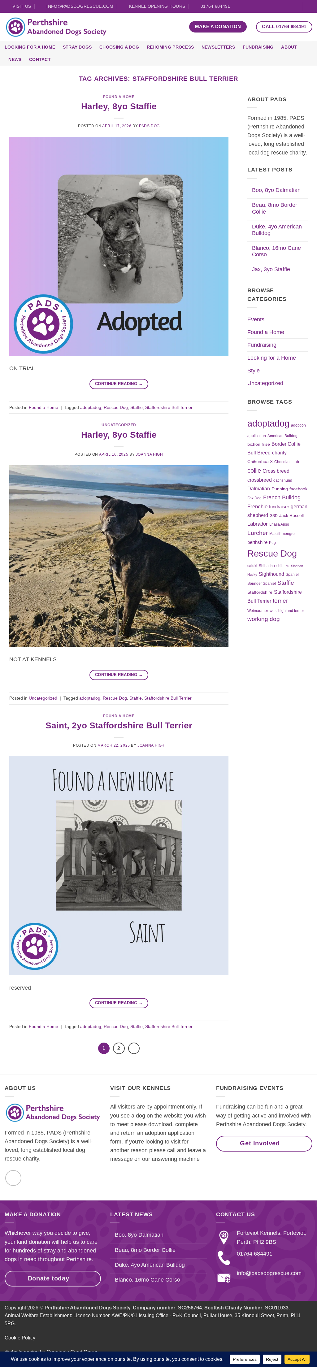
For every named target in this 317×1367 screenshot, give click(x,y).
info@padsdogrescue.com (269, 1273)
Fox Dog (254, 498)
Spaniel (292, 574)
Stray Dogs (77, 47)
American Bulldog (282, 436)
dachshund (282, 480)
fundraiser (279, 506)
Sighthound (271, 574)
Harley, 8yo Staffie (119, 106)
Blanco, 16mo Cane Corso (276, 251)
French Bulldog (282, 497)
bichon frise (258, 444)
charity (279, 452)
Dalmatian (258, 488)
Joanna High (149, 454)
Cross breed (276, 471)
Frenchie (257, 506)
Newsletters (218, 47)
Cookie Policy (20, 1337)
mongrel (289, 534)
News (14, 59)
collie (254, 470)
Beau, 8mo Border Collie (274, 208)
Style (253, 370)
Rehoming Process (170, 47)
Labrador (257, 524)
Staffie (136, 407)
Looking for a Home (30, 47)
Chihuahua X (260, 461)
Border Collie (286, 444)
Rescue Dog (116, 407)
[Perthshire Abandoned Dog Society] (56, 27)
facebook (298, 489)
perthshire (257, 542)
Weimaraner (257, 611)
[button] (309, 6)
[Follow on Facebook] (295, 6)
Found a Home (118, 97)
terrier (280, 600)
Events (255, 319)
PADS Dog (149, 126)
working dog (263, 619)
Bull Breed (259, 452)
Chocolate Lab (286, 462)
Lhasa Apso (279, 524)
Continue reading (119, 383)
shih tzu (282, 566)
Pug (272, 542)
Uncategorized (119, 425)
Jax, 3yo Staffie (271, 269)
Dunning (279, 489)
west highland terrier (287, 611)
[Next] (134, 1048)
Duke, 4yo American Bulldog (277, 229)
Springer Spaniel (261, 583)
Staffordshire (259, 592)
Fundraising (258, 47)
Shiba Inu (267, 566)
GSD (274, 516)
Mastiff (274, 534)
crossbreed (259, 480)
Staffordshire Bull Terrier (169, 407)
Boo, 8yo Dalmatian (276, 190)
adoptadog (90, 407)
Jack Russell (291, 515)
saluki (252, 566)
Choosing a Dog (119, 47)
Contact (40, 59)
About (289, 47)
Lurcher (257, 533)
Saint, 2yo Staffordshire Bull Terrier (119, 725)
